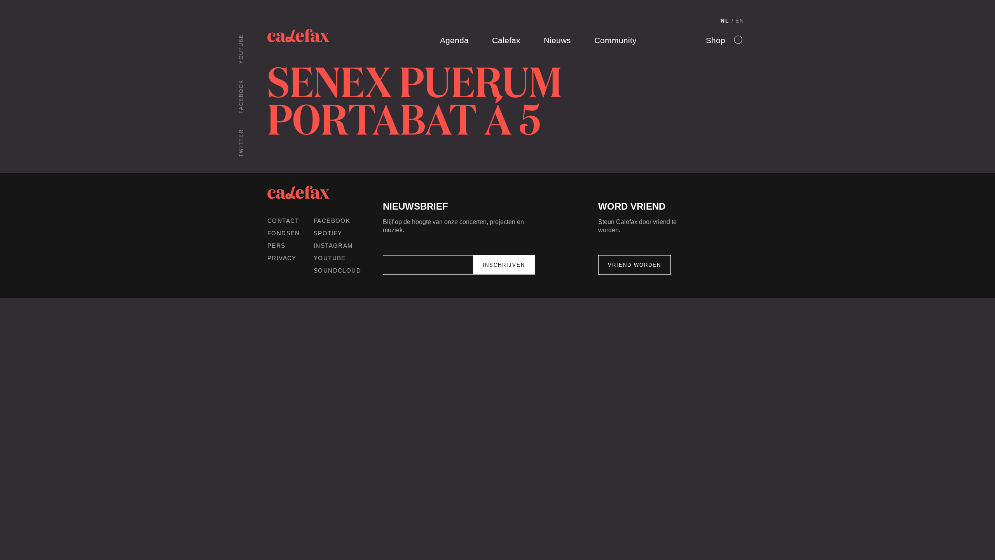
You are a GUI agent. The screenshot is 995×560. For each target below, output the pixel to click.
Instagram (333, 245)
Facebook (241, 96)
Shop (715, 40)
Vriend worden (634, 265)
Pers (276, 245)
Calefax (506, 40)
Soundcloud (337, 270)
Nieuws (557, 40)
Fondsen (283, 233)
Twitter (241, 143)
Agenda (454, 40)
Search (739, 40)
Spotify (328, 233)
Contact (283, 220)
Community (615, 40)
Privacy (282, 258)
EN (739, 21)
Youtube (241, 49)
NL (725, 21)
